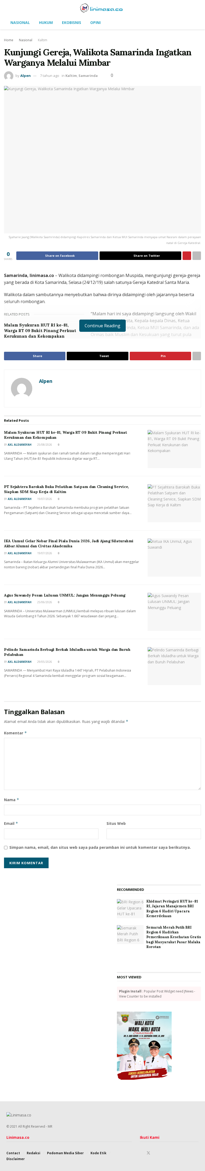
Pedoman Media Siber (65, 1153)
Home (8, 40)
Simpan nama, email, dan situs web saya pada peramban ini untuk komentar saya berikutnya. (100, 847)
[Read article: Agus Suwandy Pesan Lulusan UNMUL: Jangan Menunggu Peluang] (174, 612)
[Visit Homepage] (103, 8)
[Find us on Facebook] (141, 1153)
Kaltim (42, 40)
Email (11, 823)
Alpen (25, 75)
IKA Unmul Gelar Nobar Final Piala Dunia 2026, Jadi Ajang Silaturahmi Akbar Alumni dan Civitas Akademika (68, 544)
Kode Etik (98, 1153)
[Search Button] (196, 8)
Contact (13, 1153)
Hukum (46, 22)
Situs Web (116, 823)
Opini (95, 22)
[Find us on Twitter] (148, 1153)
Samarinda (88, 75)
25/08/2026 (44, 444)
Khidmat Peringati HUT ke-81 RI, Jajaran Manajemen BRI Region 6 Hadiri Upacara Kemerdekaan (172, 908)
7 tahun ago (49, 75)
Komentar (15, 732)
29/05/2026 (44, 662)
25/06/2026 (44, 602)
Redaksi (33, 1153)
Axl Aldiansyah (19, 444)
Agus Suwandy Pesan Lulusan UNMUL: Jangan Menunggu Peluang (64, 595)
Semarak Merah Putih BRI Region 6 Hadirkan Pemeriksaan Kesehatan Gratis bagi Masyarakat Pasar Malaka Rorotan (173, 937)
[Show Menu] (8, 8)
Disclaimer (15, 1159)
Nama (11, 799)
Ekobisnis (71, 22)
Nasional (20, 22)
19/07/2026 (44, 499)
